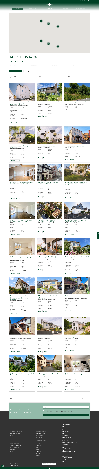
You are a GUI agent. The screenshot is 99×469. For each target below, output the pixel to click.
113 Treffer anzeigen (16, 71)
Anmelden (66, 415)
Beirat (37, 447)
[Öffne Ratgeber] (68, 9)
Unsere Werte (39, 445)
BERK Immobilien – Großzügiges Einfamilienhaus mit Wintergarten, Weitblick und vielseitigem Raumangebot (22, 146)
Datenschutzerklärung (68, 411)
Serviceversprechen (14, 447)
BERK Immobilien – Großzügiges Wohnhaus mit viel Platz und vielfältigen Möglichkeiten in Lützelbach (22, 374)
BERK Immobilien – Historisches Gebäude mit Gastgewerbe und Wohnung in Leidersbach (75, 145)
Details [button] (13, 122)
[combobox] (19, 65)
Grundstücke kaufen (14, 429)
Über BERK (38, 443)
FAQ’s (11, 435)
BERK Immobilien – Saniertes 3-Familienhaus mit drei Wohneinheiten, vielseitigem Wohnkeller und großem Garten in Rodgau (21, 103)
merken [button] (18, 122)
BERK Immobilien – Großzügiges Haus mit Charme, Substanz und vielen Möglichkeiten (49, 374)
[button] (2, 466)
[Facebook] (81, 1)
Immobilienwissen (40, 437)
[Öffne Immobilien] (21, 9)
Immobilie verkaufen (14, 443)
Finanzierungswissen (40, 433)
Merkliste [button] (26, 71)
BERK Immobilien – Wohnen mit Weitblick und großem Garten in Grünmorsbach (48, 102)
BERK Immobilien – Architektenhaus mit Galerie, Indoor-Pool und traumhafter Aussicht (49, 145)
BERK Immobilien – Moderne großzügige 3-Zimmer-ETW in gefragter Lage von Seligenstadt (22, 221)
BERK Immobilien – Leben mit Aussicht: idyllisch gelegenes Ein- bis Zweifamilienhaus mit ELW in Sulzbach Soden (48, 297)
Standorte (38, 451)
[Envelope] (87, 1)
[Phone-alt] (89, 1)
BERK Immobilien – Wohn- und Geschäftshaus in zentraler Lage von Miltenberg (49, 183)
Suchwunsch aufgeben (15, 433)
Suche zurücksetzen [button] (34, 71)
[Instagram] (83, 1)
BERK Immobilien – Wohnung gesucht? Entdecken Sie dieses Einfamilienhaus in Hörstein (76, 296)
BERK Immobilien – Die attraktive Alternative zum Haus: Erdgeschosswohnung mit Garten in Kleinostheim (76, 183)
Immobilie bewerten (14, 441)
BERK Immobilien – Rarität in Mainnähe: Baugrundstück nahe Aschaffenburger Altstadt (48, 221)
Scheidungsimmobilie (41, 431)
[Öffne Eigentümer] (37, 9)
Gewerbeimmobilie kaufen (16, 431)
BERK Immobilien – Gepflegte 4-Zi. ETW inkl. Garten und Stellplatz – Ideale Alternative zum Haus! (49, 257)
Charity (38, 453)
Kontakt (38, 449)
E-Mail (45, 407)
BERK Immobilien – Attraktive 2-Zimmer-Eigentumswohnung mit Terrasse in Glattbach (75, 374)
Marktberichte (39, 435)
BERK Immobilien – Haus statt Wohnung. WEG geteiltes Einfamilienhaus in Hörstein (20, 336)
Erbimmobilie (39, 427)
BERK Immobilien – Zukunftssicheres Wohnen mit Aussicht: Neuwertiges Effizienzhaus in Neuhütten (76, 336)
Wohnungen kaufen (14, 427)
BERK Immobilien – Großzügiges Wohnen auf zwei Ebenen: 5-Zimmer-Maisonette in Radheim (21, 183)
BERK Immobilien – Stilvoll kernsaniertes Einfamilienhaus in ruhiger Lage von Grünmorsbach (49, 336)
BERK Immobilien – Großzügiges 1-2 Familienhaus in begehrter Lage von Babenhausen (76, 221)
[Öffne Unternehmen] (86, 9)
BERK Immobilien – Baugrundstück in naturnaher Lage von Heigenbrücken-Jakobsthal (76, 102)
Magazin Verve (39, 425)
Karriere (38, 455)
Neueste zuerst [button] (85, 398)
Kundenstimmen (13, 449)
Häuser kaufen (13, 425)
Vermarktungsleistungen (15, 445)
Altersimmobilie (39, 429)
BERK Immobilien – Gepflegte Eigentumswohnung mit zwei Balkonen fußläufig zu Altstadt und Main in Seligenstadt (22, 258)
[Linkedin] (85, 1)
